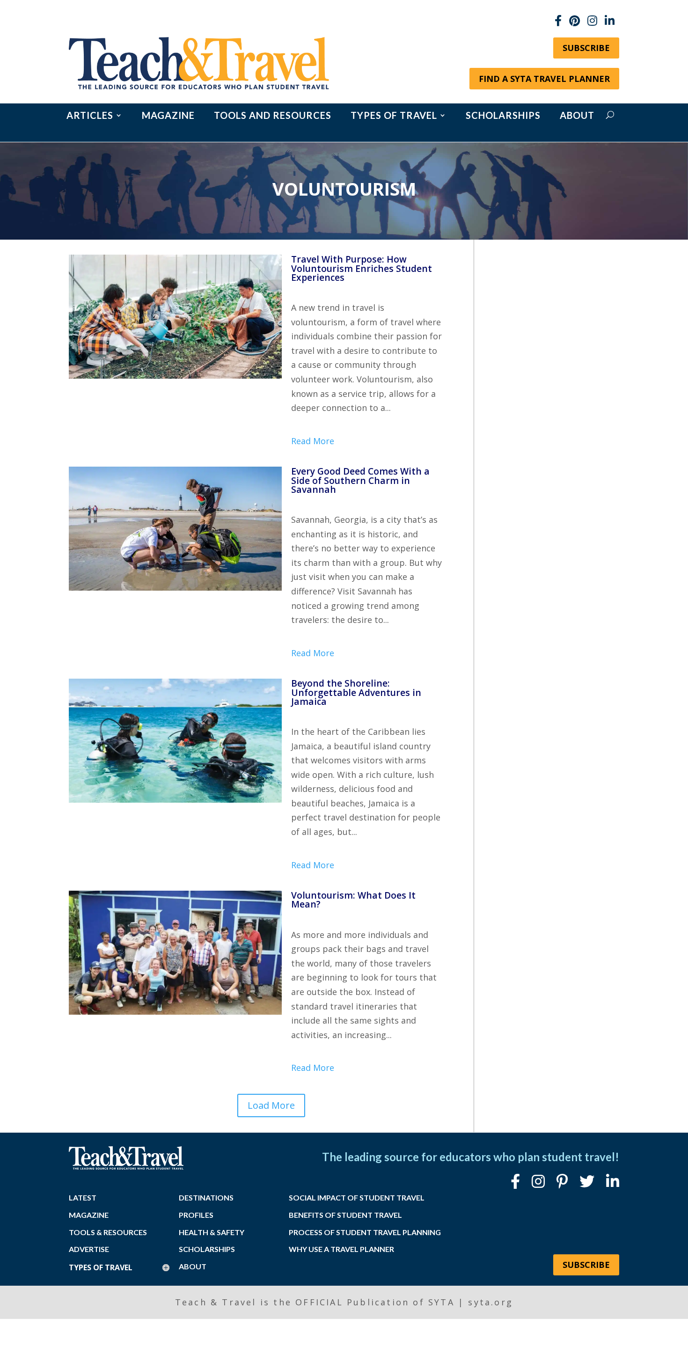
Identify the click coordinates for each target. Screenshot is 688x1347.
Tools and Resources (272, 116)
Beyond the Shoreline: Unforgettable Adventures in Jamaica (356, 692)
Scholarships (503, 116)
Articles (89, 116)
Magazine (168, 116)
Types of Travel (394, 116)
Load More (271, 1105)
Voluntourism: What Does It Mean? (353, 899)
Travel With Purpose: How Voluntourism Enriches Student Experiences (361, 268)
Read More (312, 441)
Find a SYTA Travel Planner (544, 78)
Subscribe (586, 47)
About (577, 116)
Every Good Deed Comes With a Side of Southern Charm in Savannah (360, 480)
